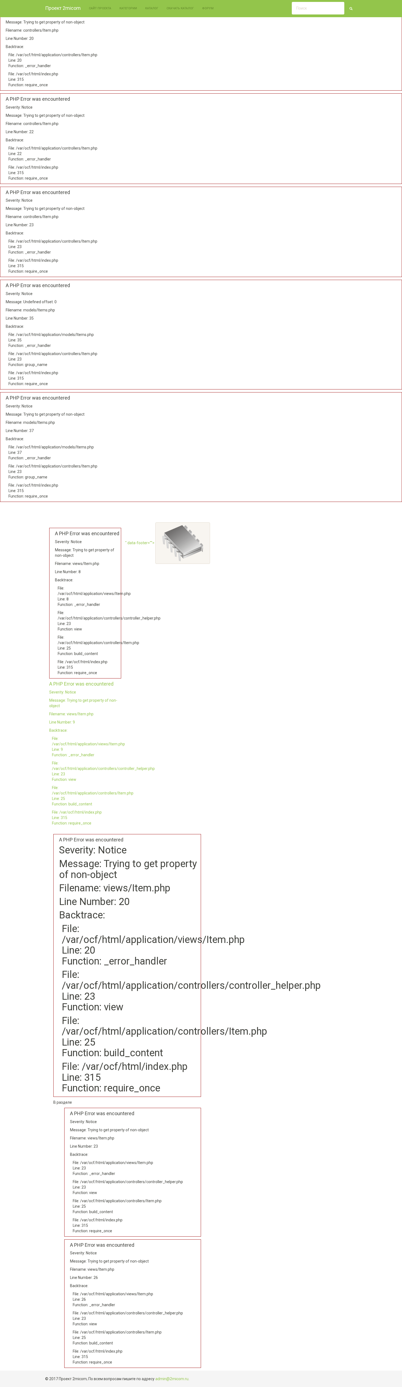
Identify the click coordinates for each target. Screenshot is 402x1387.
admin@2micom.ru (171, 1379)
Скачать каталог (180, 8)
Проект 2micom (63, 8)
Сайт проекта (100, 8)
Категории (128, 8)
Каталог (151, 8)
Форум (208, 8)
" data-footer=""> (140, 543)
